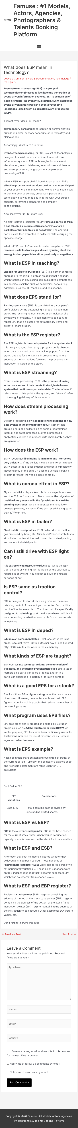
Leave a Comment (14, 78)
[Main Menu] (39, 46)
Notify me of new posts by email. (29, 1072)
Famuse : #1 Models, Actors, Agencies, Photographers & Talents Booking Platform (41, 20)
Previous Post (11, 934)
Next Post (69, 934)
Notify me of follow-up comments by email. (35, 1063)
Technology (62, 78)
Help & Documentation (41, 78)
